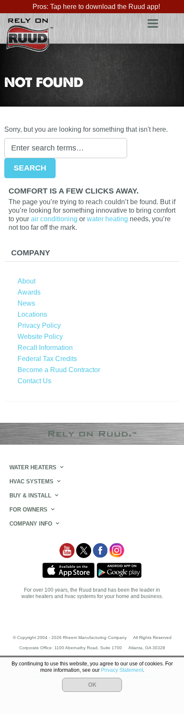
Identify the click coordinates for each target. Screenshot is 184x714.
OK (92, 685)
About (27, 281)
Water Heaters (32, 467)
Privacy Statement (122, 670)
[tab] (92, 253)
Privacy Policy (39, 325)
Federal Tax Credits (47, 358)
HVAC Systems (31, 481)
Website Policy (40, 336)
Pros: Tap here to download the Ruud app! (96, 6)
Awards (29, 292)
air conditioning (54, 219)
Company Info (30, 523)
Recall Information (45, 347)
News (26, 303)
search (171, 22)
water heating (107, 219)
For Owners (28, 509)
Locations (32, 314)
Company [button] (30, 253)
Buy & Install (30, 495)
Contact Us (34, 380)
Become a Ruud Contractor (59, 369)
